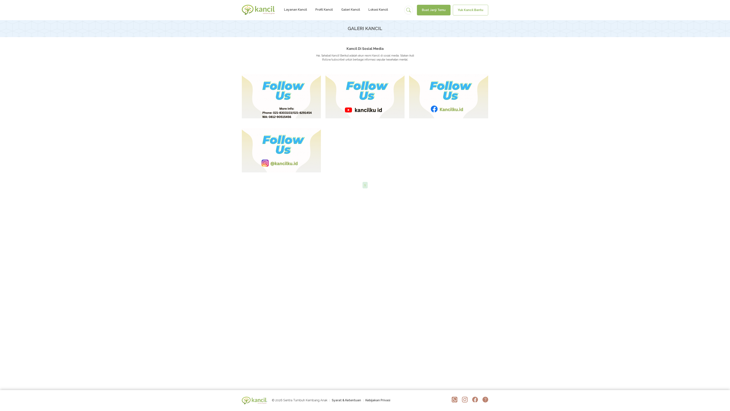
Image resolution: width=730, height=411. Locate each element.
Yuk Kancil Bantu (470, 10)
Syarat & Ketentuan (346, 400)
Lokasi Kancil (378, 9)
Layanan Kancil (295, 9)
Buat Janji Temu (434, 10)
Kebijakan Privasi (377, 400)
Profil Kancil (324, 9)
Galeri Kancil (350, 9)
